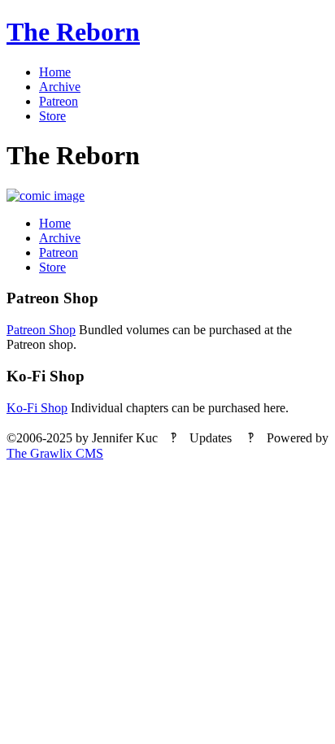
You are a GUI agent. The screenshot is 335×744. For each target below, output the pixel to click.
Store (52, 116)
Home (55, 72)
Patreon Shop (41, 330)
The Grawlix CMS (55, 453)
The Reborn (73, 31)
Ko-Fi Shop (37, 408)
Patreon (58, 101)
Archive (59, 87)
